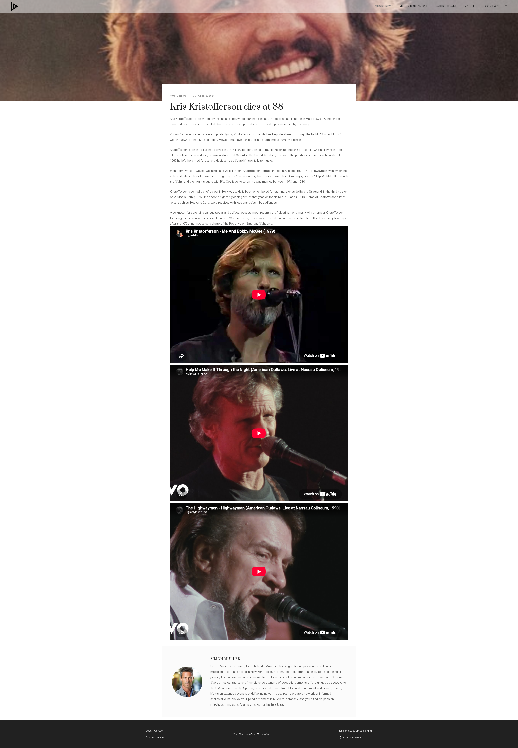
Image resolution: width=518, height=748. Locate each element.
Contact (492, 6)
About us (472, 6)
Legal (149, 731)
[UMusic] (14, 6)
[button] (506, 6)
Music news (384, 6)
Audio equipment (413, 6)
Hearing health (446, 6)
